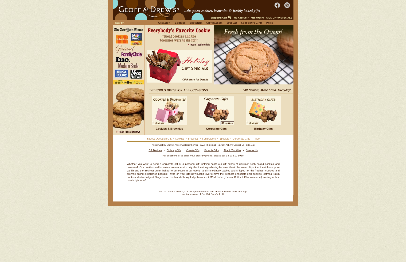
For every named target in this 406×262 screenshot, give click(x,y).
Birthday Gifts (174, 150)
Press (177, 145)
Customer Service (189, 145)
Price (257, 138)
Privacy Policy (225, 145)
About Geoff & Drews (162, 145)
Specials (224, 138)
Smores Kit (252, 150)
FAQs (202, 145)
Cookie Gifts (192, 150)
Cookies (179, 138)
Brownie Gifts (211, 150)
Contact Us (239, 145)
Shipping (211, 145)
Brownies (193, 138)
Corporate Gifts (241, 138)
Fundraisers (209, 138)
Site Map (250, 145)
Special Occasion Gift (159, 138)
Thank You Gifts (232, 150)
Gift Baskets (155, 150)
